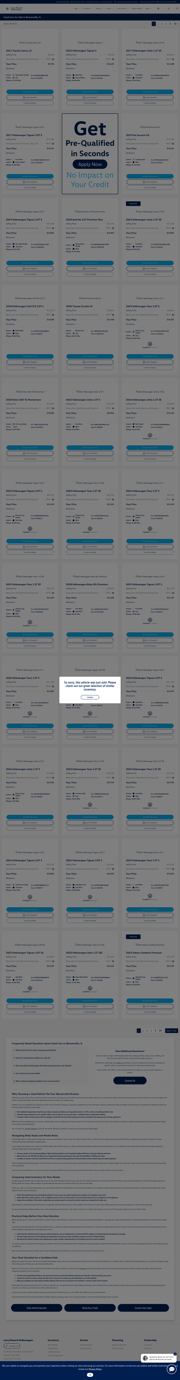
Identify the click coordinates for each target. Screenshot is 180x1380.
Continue (90, 697)
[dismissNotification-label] (175, 1354)
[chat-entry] (172, 1369)
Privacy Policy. (95, 1369)
